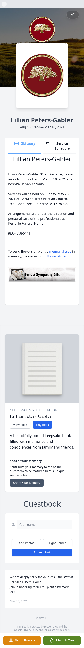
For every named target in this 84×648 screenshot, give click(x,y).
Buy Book (42, 425)
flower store (56, 256)
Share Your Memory (26, 483)
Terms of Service (53, 630)
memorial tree (60, 251)
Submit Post (42, 552)
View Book (20, 425)
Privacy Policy (30, 630)
